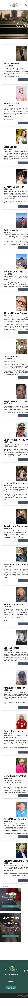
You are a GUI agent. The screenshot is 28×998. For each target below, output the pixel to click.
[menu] (2, 4)
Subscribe (10, 906)
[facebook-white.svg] (24, 970)
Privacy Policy (24, 996)
